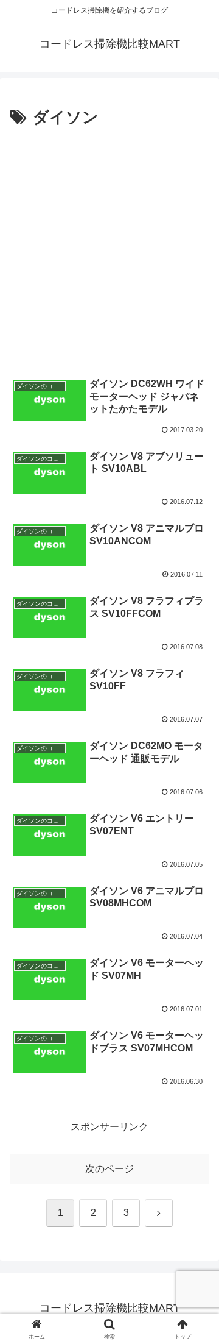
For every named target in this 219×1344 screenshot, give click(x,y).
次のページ (109, 1169)
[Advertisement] (109, 247)
